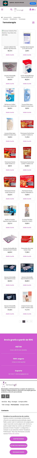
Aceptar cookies (18, 439)
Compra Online (17, 17)
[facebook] (3, 396)
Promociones (15, 405)
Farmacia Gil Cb (7, 17)
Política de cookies (13, 433)
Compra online (22, 401)
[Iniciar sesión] (30, 9)
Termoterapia (22, 19)
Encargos (14, 401)
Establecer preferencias (18, 445)
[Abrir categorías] (33, 22)
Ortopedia (5, 19)
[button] (2, 9)
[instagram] (7, 396)
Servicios (4, 401)
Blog (9, 401)
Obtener (33, 3)
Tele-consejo (6, 405)
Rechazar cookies (18, 452)
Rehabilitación (13, 19)
